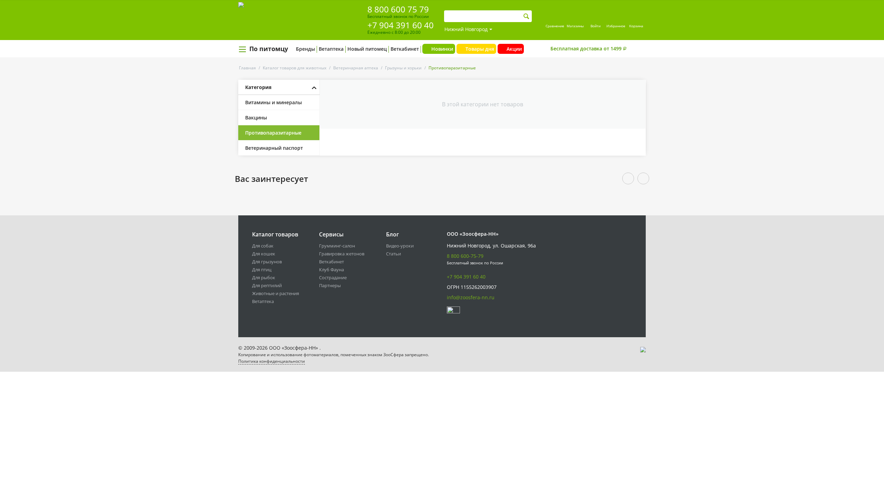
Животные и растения (275, 293)
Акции (514, 49)
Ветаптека (331, 49)
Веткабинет (405, 49)
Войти (595, 25)
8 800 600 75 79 (398, 9)
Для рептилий (267, 285)
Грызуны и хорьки (403, 68)
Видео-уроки (400, 246)
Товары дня (479, 49)
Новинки (442, 49)
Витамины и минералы (273, 102)
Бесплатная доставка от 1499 (588, 48)
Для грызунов (267, 262)
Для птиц (261, 269)
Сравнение (555, 25)
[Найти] (526, 16)
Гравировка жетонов (341, 254)
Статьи (393, 254)
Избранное (615, 25)
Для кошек (263, 254)
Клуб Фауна (331, 269)
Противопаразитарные (273, 132)
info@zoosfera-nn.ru (470, 297)
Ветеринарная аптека (355, 68)
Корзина (636, 25)
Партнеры (330, 285)
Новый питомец (367, 49)
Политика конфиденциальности (271, 361)
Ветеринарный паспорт (274, 148)
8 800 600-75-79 (465, 256)
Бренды (305, 49)
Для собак (262, 246)
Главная (247, 68)
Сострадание (333, 277)
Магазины (575, 25)
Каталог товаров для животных (294, 68)
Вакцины (256, 117)
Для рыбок (263, 277)
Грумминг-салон (337, 246)
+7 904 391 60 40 (400, 25)
